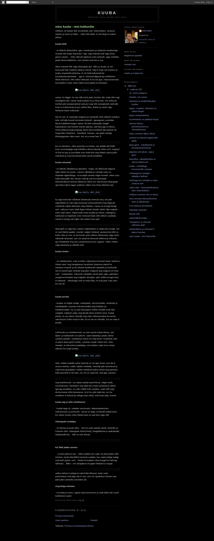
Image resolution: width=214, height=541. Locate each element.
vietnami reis (130, 64)
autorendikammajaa (138, 218)
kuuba (107, 12)
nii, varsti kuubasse (138, 93)
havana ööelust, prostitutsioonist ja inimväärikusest (138, 126)
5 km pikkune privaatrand (140, 206)
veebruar (134, 89)
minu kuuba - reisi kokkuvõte (74, 26)
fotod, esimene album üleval (142, 133)
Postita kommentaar (64, 516)
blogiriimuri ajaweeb (133, 55)
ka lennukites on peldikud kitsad (143, 119)
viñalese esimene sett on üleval (143, 194)
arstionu (147, 31)
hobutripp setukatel (137, 210)
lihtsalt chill (134, 214)
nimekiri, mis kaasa (138, 97)
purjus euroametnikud (139, 115)
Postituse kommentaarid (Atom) (79, 526)
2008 (130, 86)
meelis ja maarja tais (133, 73)
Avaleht (94, 520)
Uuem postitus (61, 520)
